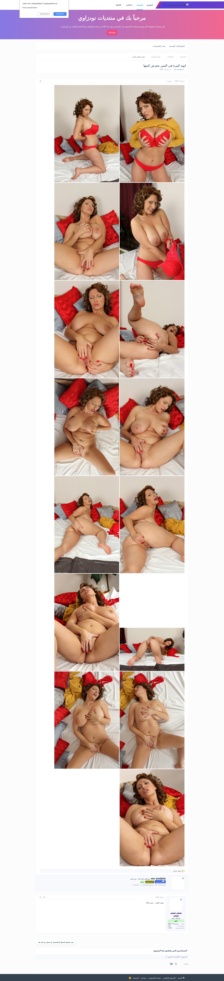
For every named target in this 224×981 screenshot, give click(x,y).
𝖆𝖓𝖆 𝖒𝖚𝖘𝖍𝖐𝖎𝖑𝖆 (179, 69)
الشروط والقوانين (169, 978)
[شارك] (40, 81)
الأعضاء (118, 5)
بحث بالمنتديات (159, 46)
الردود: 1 (169, 81)
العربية (180, 978)
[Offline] (170, 899)
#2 (40, 897)
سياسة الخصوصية (154, 978)
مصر (132, 878)
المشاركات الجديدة (177, 46)
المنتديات (139, 5)
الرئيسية (150, 5)
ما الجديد (129, 5)
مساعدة (143, 978)
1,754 (170, 928)
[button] (124, 5)
